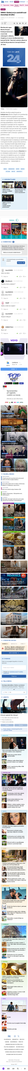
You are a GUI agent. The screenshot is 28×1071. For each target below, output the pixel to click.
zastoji (14, 643)
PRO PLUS (22, 1039)
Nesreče (5, 643)
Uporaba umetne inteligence (14, 1054)
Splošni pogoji (20, 1046)
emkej (5, 168)
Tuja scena (6, 5)
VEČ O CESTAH (13, 653)
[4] (16, 231)
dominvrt (6, 924)
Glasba (17, 5)
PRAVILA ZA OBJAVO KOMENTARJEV (11, 252)
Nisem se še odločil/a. (8, 722)
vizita (4, 811)
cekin (4, 848)
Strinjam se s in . (13, 672)
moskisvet (6, 885)
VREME (13, 369)
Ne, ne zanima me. (7, 719)
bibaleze (5, 735)
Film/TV (22, 5)
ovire (23, 643)
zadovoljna (6, 772)
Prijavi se (20, 262)
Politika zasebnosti (9, 1046)
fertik (13, 171)
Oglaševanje (7, 1039)
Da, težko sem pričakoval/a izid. (10, 717)
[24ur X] (18, 1036)
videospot (19, 171)
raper (17, 168)
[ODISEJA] (14, 220)
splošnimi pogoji (14, 671)
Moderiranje (13, 1041)
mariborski (11, 168)
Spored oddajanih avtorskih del (14, 1051)
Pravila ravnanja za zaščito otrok (14, 1049)
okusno (5, 961)
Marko (22, 168)
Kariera (7, 1041)
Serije (12, 5)
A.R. (5, 23)
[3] (6, 231)
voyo (4, 998)
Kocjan (8, 171)
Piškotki (21, 1041)
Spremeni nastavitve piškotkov (14, 1044)
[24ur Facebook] (15, 1036)
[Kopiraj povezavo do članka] (26, 23)
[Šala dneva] (24, 692)
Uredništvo (15, 1039)
